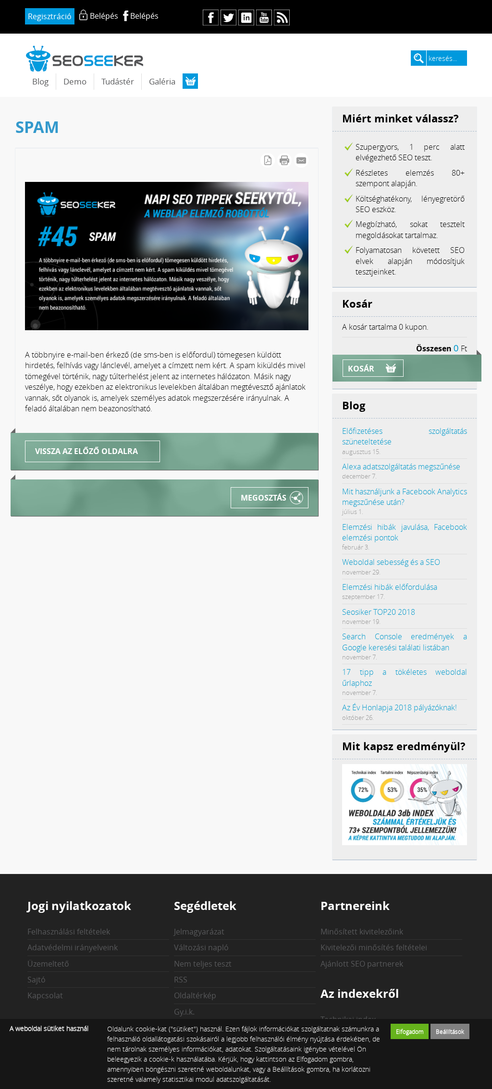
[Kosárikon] (190, 81)
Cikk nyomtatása (284, 160)
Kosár (361, 368)
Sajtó (36, 979)
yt (264, 17)
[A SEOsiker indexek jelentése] (404, 842)
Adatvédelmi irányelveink (72, 947)
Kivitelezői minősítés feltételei (373, 947)
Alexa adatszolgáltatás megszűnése (401, 466)
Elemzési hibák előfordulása (389, 587)
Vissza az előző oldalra (86, 451)
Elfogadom (410, 1031)
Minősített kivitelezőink (361, 931)
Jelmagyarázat (199, 931)
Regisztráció (50, 16)
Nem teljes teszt (203, 963)
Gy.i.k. (184, 1011)
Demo (74, 81)
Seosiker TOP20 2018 (378, 612)
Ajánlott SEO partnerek (361, 963)
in (246, 17)
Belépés (144, 16)
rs (282, 17)
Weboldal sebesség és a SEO (391, 562)
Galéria (162, 81)
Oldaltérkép (195, 995)
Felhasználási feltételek (68, 931)
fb (211, 17)
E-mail (301, 160)
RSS (180, 979)
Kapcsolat (45, 995)
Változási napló (201, 947)
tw (228, 17)
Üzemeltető (48, 963)
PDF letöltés (267, 160)
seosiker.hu (85, 58)
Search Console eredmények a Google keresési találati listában (404, 641)
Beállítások (450, 1031)
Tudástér (117, 81)
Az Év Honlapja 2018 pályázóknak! (399, 707)
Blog (40, 81)
